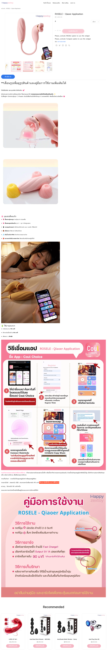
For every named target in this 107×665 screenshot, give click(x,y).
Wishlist (68, 36)
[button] (56, 45)
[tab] (8, 77)
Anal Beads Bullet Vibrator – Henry (67, 639)
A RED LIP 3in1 (13, 639)
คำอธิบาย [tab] (8, 77)
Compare (69, 39)
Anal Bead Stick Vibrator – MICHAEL (40, 639)
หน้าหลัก (3, 8)
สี (55, 21)
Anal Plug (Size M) (94, 639)
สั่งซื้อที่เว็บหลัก (13, 646)
